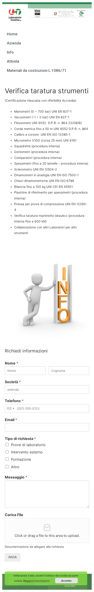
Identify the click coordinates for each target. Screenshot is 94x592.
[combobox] (10, 408)
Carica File (14, 514)
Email (11, 419)
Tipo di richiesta (20, 438)
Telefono (14, 400)
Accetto (66, 581)
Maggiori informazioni (36, 580)
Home (12, 34)
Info (10, 52)
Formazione (21, 459)
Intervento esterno (27, 452)
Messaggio (16, 477)
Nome (11, 363)
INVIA (12, 557)
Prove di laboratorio (28, 444)
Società (13, 382)
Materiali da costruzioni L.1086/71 (37, 70)
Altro (15, 467)
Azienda (14, 43)
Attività (13, 61)
